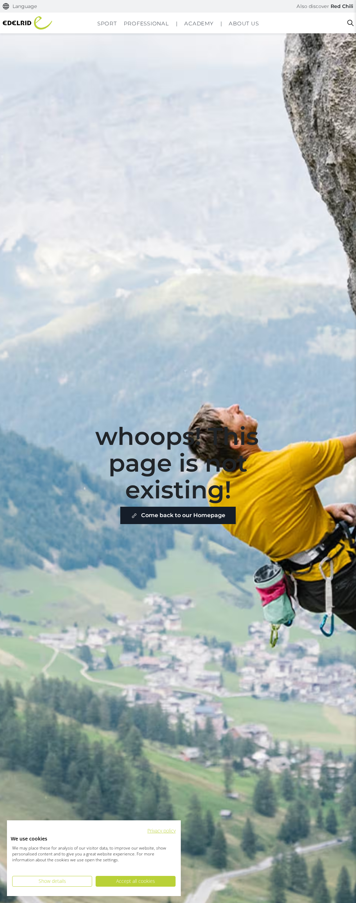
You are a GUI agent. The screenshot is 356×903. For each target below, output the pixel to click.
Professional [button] (146, 23)
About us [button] (244, 23)
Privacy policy (161, 830)
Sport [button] (107, 23)
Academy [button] (198, 23)
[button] (20, 6)
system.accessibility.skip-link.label (178, 5)
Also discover (325, 6)
